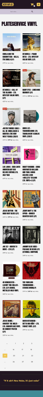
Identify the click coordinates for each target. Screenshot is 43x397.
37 (23, 362)
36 (14, 362)
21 (23, 356)
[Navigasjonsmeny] (38, 4)
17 (22, 350)
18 (31, 350)
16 (13, 350)
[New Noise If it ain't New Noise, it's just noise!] (8, 4)
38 (32, 362)
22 (32, 356)
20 (14, 356)
